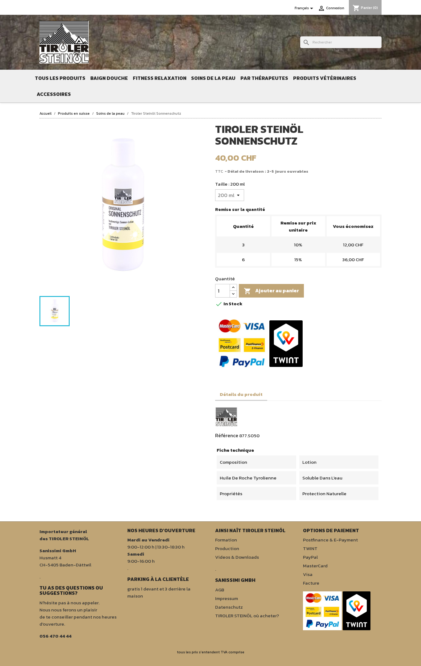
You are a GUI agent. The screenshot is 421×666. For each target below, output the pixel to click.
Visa (308, 574)
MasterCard (315, 565)
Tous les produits (60, 78)
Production (227, 548)
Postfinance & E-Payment (330, 539)
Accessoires (54, 94)
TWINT (310, 548)
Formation (226, 539)
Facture (311, 582)
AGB (219, 589)
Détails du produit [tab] (241, 394)
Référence (226, 435)
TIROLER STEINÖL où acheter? (247, 615)
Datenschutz (229, 606)
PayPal (310, 557)
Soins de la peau (213, 78)
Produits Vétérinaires (324, 78)
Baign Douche (109, 78)
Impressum (226, 598)
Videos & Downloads (237, 557)
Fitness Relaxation (159, 78)
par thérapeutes (264, 78)
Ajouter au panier (271, 291)
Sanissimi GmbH (57, 550)
